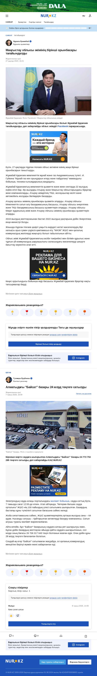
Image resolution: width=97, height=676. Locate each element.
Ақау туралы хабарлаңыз (52, 662)
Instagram (80, 358)
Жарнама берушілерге (79, 662)
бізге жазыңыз (35, 294)
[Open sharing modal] (61, 635)
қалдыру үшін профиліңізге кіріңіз (63, 335)
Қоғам (8, 373)
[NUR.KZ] (48, 16)
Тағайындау (49, 22)
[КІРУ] (90, 15)
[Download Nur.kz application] (48, 6)
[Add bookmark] (86, 636)
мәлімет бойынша (60, 501)
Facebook (63, 126)
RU (83, 16)
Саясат (9, 22)
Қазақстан (22, 22)
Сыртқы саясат (35, 22)
